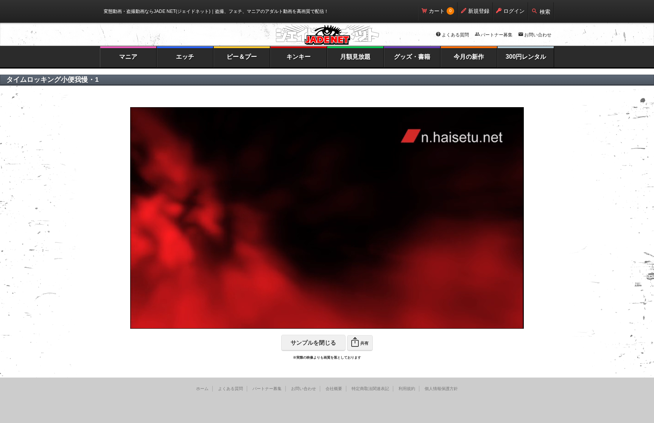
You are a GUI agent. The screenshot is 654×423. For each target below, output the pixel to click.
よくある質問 (455, 34)
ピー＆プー (242, 56)
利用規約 (407, 388)
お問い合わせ (537, 34)
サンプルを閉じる (313, 342)
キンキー (299, 56)
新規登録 (478, 11)
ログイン (514, 11)
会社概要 (333, 388)
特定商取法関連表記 (370, 388)
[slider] (307, 323)
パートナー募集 (496, 34)
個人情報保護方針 (441, 388)
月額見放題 (355, 56)
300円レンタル (526, 56)
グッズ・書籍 (412, 56)
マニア (128, 56)
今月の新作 (469, 56)
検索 (545, 12)
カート (437, 11)
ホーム (202, 388)
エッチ (185, 56)
